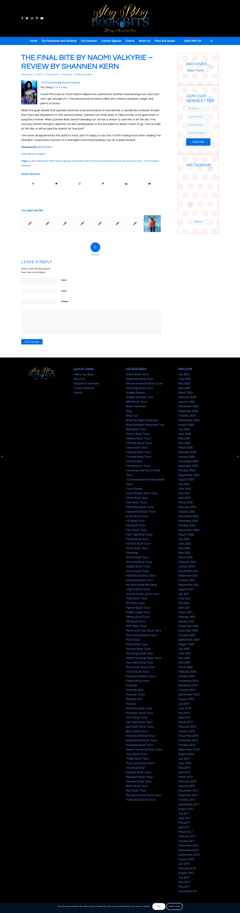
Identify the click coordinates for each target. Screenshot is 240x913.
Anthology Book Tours (139, 388)
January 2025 (186, 401)
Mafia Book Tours (137, 598)
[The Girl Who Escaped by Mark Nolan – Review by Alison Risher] (99, 223)
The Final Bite (49, 82)
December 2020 (188, 626)
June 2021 (184, 598)
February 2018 (187, 781)
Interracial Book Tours (139, 580)
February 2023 (187, 507)
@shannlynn (45, 147)
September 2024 (188, 420)
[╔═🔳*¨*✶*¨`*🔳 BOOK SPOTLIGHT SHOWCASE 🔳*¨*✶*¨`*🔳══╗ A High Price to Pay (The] (192, 187)
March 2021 (185, 612)
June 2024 (184, 434)
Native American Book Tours (143, 658)
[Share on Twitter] (56, 184)
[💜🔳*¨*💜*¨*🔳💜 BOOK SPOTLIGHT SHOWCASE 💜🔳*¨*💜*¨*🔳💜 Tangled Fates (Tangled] (204, 200)
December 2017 (188, 790)
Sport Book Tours (137, 731)
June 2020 (184, 653)
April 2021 (184, 607)
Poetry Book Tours (137, 680)
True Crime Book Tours (140, 763)
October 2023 (186, 470)
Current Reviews (84, 388)
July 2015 (184, 877)
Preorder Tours (135, 694)
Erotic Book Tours (137, 516)
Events (78, 392)
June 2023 (184, 488)
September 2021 (188, 584)
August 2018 (186, 754)
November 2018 (188, 740)
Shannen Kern (85, 74)
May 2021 (184, 603)
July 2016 (184, 863)
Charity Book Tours (138, 434)
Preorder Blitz (135, 690)
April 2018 (184, 772)
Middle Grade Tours (138, 612)
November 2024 (188, 411)
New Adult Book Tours (140, 662)
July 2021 (184, 594)
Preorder (131, 685)
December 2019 (188, 680)
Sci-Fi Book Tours (137, 717)
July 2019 (184, 703)
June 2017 (184, 818)
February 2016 (187, 868)
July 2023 (184, 484)
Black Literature (136, 406)
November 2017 (188, 795)
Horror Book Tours (137, 571)
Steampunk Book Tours (140, 735)
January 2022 (186, 566)
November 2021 (188, 575)
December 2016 (188, 845)
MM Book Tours (135, 621)
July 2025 (184, 374)
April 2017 (184, 827)
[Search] (210, 41)
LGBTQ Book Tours (138, 589)
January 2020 (186, 676)
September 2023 (188, 475)
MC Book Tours (135, 603)
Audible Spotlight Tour (139, 397)
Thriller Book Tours (137, 758)
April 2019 (184, 717)
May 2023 (184, 493)
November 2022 (81, 161)
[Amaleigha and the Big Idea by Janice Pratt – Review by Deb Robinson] (2, 456)
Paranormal (97, 161)
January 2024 (186, 456)
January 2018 (186, 786)
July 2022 (184, 539)
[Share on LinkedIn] (126, 184)
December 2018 (188, 735)
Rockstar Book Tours (139, 708)
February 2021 (187, 617)
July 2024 (184, 429)
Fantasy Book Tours (138, 543)
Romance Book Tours (139, 713)
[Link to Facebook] (22, 18)
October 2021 (186, 580)
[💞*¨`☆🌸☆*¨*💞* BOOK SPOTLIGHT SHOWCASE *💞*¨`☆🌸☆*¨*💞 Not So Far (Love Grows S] (192, 200)
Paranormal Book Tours (141, 676)
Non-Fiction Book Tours (140, 667)
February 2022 (187, 562)
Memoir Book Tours (138, 607)
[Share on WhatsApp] (79, 184)
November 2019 (188, 685)
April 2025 (184, 388)
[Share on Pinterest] (103, 184)
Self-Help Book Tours (139, 722)
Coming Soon (134, 461)
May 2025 (184, 383)
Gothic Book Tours (137, 557)
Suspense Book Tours (139, 745)
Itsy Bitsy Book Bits (38, 161)
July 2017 (184, 813)
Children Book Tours (138, 438)
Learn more (174, 906)
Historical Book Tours (139, 562)
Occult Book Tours (137, 671)
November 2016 (188, 850)
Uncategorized (135, 767)
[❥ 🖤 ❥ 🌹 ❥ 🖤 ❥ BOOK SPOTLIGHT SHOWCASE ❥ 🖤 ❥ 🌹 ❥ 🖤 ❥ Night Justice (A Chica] (204, 175)
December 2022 (188, 516)
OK (158, 906)
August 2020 (186, 644)
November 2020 (188, 630)
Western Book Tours (139, 781)
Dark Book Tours (136, 502)
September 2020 (188, 639)
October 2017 (186, 799)
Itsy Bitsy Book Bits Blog (141, 584)
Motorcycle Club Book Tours (143, 630)
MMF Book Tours (136, 626)
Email (64, 291)
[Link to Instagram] (32, 18)
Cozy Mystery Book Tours (142, 493)
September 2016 (188, 854)
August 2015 (186, 873)
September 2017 (188, 804)
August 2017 (186, 809)
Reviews (67, 74)
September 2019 (188, 694)
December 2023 (188, 461)
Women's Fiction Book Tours (143, 795)
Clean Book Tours (137, 447)
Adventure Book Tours (140, 379)
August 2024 (186, 424)
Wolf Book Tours (136, 790)
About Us (79, 379)
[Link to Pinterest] (36, 18)
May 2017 (184, 822)
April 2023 (184, 497)
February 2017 (187, 836)
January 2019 (186, 731)
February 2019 (187, 726)
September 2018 (188, 749)
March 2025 (185, 392)
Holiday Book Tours (138, 566)
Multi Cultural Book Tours (141, 635)
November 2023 (188, 465)
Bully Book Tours (136, 429)
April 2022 (184, 552)
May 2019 (184, 713)
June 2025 (184, 379)
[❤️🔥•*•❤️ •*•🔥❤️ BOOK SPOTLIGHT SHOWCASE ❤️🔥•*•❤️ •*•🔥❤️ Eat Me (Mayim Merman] (204, 213)
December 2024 (188, 406)
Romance (119, 161)
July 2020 (184, 648)
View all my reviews (33, 153)
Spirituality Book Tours (140, 726)
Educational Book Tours (141, 511)
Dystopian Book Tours (140, 507)
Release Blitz (134, 699)
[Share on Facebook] (33, 184)
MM (51, 161)
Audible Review (135, 392)
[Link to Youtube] (41, 18)
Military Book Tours (138, 617)
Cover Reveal (134, 488)
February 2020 (187, 671)
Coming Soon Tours (138, 465)
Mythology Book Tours (140, 653)
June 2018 (184, 763)
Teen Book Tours (136, 754)
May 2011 (184, 886)
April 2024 (184, 443)
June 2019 (184, 708)
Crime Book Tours (137, 497)
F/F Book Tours (135, 520)
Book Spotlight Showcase (142, 420)
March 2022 (185, 557)
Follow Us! (198, 222)
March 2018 (185, 777)
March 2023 (185, 502)
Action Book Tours (137, 374)
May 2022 (184, 548)
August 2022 (186, 534)
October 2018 (186, 745)
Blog (129, 411)
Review (108, 161)
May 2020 (184, 658)
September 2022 (188, 530)
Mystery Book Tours (138, 648)
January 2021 (186, 621)
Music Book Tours (137, 644)
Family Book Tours (137, 539)
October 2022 (186, 525)
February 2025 (187, 397)
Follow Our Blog (83, 374)
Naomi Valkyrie (71, 82)
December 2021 (188, 571)
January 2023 (186, 511)
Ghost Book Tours (137, 548)
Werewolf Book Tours (139, 777)
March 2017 (185, 831)
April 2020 (184, 662)
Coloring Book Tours (138, 452)
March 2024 (185, 447)
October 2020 (186, 635)
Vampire (26, 165)
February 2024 (187, 452)
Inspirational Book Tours (141, 575)
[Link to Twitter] (27, 18)
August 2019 (186, 699)
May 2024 (184, 438)
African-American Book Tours (144, 383)
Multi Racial (133, 639)
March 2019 (185, 722)
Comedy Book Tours (138, 456)
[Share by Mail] (149, 184)
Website (64, 301)
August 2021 (186, 589)
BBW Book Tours (136, 401)
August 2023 (186, 479)
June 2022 (184, 543)
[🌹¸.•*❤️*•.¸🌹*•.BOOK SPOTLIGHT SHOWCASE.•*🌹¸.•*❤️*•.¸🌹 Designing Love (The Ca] (192, 213)
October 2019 (186, 690)
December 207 (187, 891)
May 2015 (184, 882)
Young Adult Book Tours (141, 799)
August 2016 (186, 859)
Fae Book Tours (136, 525)
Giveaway (132, 552)
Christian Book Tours (139, 443)
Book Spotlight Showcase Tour (145, 424)
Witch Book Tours (137, 786)
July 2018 (184, 758)
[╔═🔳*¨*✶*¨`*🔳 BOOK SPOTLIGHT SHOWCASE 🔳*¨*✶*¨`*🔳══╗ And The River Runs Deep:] (192, 175)
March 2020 (185, 667)
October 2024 (186, 415)
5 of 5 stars (60, 87)
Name (64, 280)
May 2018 (184, 767)
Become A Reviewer (86, 383)
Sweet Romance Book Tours (144, 749)
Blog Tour (132, 415)
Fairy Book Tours (136, 530)
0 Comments (51, 74)
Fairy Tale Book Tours (139, 534)
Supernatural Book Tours (141, 740)
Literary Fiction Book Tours (142, 594)
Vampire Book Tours (138, 772)
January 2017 (186, 841)
